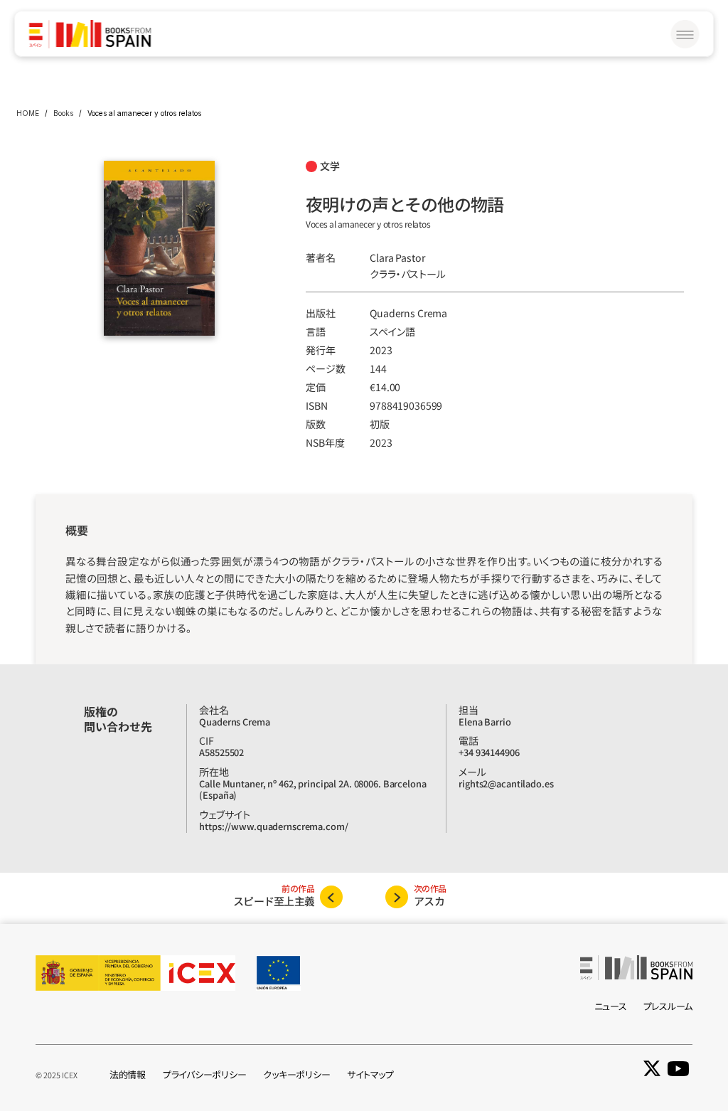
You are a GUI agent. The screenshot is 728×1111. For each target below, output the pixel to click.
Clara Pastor (397, 257)
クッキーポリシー (296, 1074)
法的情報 (127, 1074)
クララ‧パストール (408, 274)
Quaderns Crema (408, 313)
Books (63, 113)
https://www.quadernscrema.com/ (273, 826)
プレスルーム (667, 1006)
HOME (27, 113)
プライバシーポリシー (204, 1074)
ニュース (610, 1006)
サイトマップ (370, 1074)
